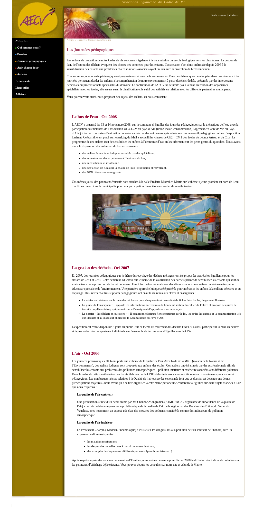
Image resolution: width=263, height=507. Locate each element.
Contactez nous (219, 15)
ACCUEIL (21, 40)
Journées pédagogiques (31, 60)
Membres (233, 15)
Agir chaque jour (27, 67)
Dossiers (21, 54)
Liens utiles (22, 87)
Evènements (22, 80)
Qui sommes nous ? (28, 47)
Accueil (70, 40)
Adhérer (20, 94)
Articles (21, 74)
